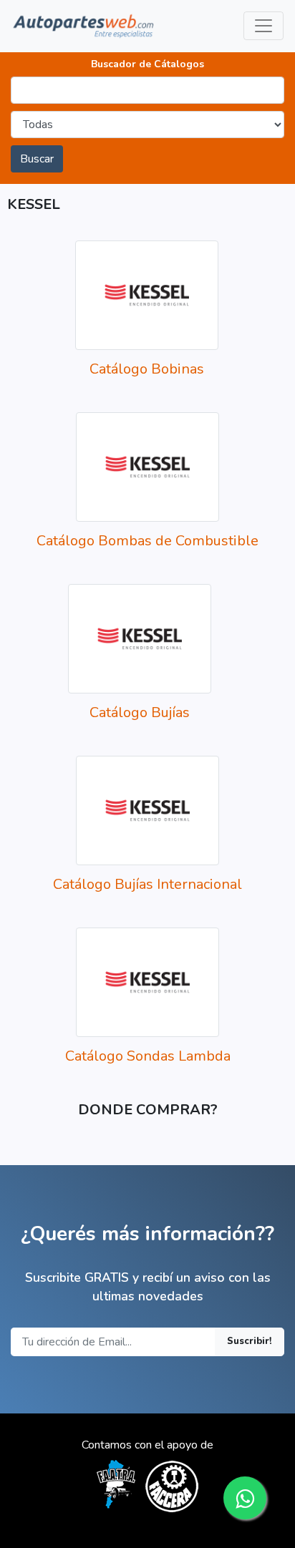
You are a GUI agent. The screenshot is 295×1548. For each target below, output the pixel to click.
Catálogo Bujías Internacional (147, 884)
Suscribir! (249, 1341)
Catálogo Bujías (140, 712)
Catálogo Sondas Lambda (148, 1056)
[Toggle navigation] (263, 25)
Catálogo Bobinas (147, 369)
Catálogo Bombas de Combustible (147, 540)
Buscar (37, 159)
